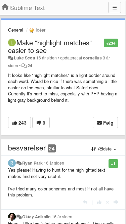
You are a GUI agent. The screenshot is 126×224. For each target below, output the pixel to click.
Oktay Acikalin (36, 217)
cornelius (92, 58)
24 (30, 65)
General (15, 30)
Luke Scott (24, 58)
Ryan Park (32, 163)
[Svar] (85, 202)
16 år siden (54, 163)
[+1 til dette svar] (99, 202)
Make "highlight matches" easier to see (50, 46)
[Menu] (114, 7)
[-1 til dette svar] (116, 202)
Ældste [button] (104, 148)
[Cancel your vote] (107, 202)
